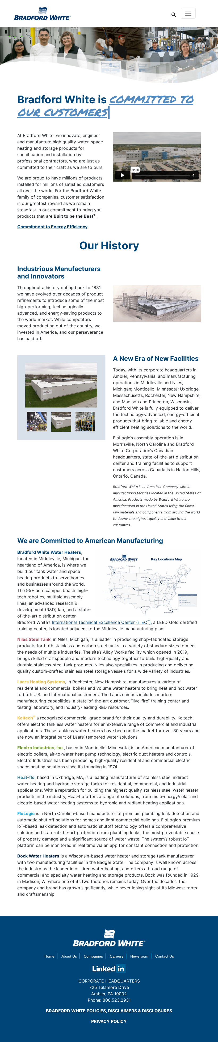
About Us (69, 956)
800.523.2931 (117, 1000)
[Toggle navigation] (188, 13)
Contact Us (164, 956)
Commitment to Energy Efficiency (52, 226)
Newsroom (139, 956)
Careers (116, 956)
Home (49, 956)
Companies (93, 956)
